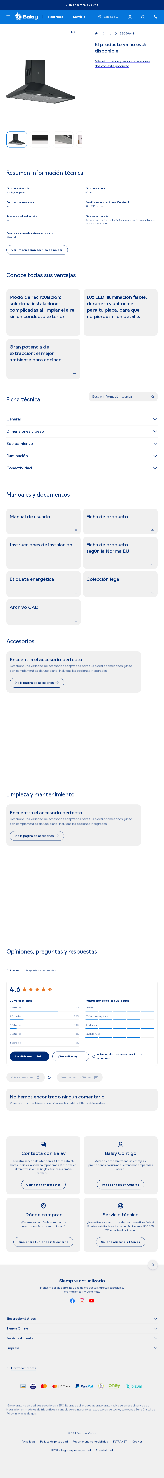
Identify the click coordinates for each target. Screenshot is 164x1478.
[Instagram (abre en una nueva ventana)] (82, 1301)
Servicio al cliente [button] (81, 17)
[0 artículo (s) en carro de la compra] (155, 17)
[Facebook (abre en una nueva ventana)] (72, 1301)
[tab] (12, 970)
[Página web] (26, 16)
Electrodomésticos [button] (56, 17)
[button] (40, 81)
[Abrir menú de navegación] (8, 17)
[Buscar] (143, 17)
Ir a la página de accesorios (34, 683)
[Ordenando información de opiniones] (49, 1077)
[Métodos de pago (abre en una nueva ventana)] (23, 1386)
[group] (16, 139)
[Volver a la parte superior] (153, 1265)
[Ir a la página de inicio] (97, 33)
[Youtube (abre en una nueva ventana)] (91, 1301)
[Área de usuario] (130, 17)
